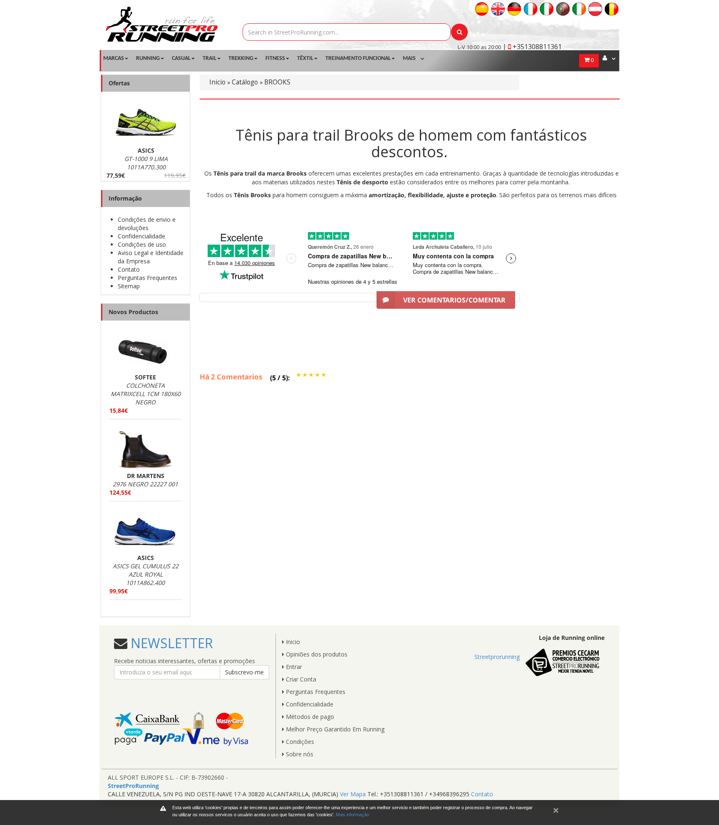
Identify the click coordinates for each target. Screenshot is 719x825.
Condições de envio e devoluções (147, 224)
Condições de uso (142, 244)
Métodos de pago (309, 717)
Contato (129, 269)
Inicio (217, 82)
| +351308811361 (532, 46)
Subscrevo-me (244, 672)
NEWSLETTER (170, 643)
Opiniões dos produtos (315, 654)
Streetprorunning (497, 657)
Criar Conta (300, 679)
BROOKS (277, 82)
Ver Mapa (353, 794)
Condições (299, 742)
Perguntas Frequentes (147, 278)
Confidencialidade (141, 236)
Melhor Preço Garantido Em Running (334, 729)
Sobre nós (298, 754)
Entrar (293, 667)
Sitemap (129, 286)
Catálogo (245, 82)
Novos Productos (133, 312)
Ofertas (119, 83)
